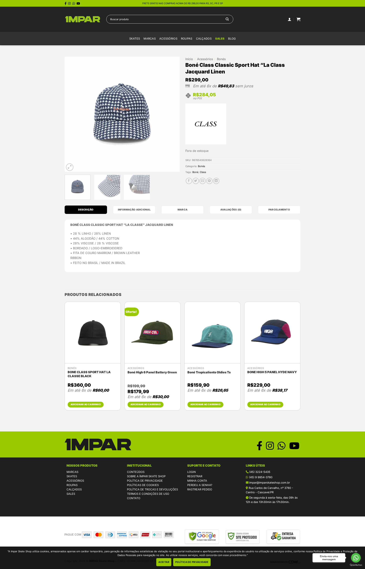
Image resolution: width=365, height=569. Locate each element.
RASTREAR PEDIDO (199, 489)
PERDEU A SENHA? (199, 485)
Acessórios (168, 38)
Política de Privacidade (192, 562)
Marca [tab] (182, 209)
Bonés (221, 59)
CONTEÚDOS (135, 471)
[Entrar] (289, 19)
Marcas (150, 38)
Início (189, 59)
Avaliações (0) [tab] (230, 209)
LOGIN (191, 471)
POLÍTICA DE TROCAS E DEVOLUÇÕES (152, 489)
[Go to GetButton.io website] (356, 565)
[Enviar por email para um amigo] (202, 181)
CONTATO (133, 498)
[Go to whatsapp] (356, 558)
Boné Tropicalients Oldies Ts (209, 372)
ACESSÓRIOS (75, 480)
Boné (195, 172)
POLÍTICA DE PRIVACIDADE (145, 480)
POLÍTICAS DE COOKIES (143, 485)
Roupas (186, 38)
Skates (134, 38)
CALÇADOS (74, 489)
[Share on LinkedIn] (216, 181)
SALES (220, 38)
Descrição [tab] (85, 209)
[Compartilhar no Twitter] (196, 181)
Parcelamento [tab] (279, 209)
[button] (298, 19)
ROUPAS (72, 485)
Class (203, 172)
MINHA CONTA (197, 480)
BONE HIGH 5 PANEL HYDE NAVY (272, 372)
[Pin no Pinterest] (209, 181)
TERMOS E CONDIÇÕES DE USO (148, 493)
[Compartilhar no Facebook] (189, 181)
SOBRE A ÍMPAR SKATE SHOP (146, 476)
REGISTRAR (194, 476)
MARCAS (72, 471)
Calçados (204, 38)
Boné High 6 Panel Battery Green (152, 372)
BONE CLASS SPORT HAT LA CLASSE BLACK (89, 374)
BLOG (232, 38)
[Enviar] (227, 19)
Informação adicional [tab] (134, 209)
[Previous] (71, 114)
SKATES (72, 476)
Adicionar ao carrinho (86, 404)
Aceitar (163, 562)
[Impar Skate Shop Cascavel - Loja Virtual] (83, 19)
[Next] (172, 114)
